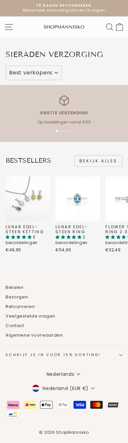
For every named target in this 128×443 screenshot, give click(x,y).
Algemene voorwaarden (34, 335)
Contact (15, 325)
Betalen (15, 287)
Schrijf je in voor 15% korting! (53, 354)
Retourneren (20, 306)
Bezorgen (17, 297)
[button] (19, 237)
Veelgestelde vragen (30, 316)
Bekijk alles (98, 161)
